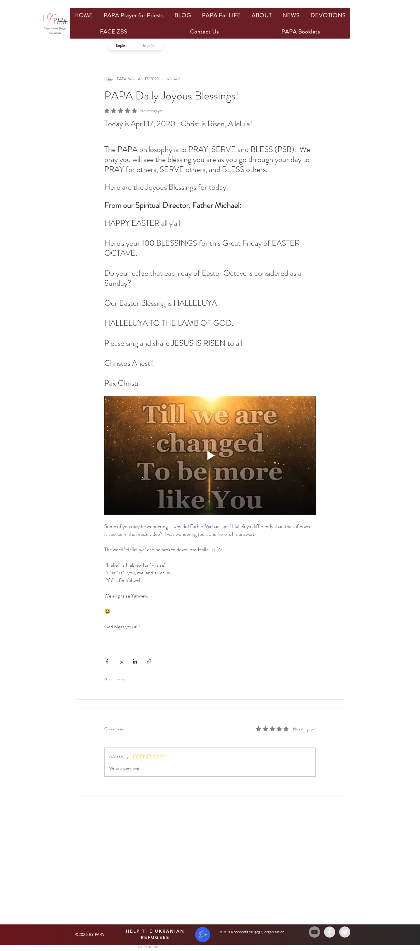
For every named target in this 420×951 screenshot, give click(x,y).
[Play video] (210, 455)
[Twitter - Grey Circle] (344, 932)
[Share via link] (149, 661)
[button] (133, 15)
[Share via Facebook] (107, 661)
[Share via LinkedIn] (135, 661)
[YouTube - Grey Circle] (314, 932)
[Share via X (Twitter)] (121, 661)
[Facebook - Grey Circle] (329, 932)
